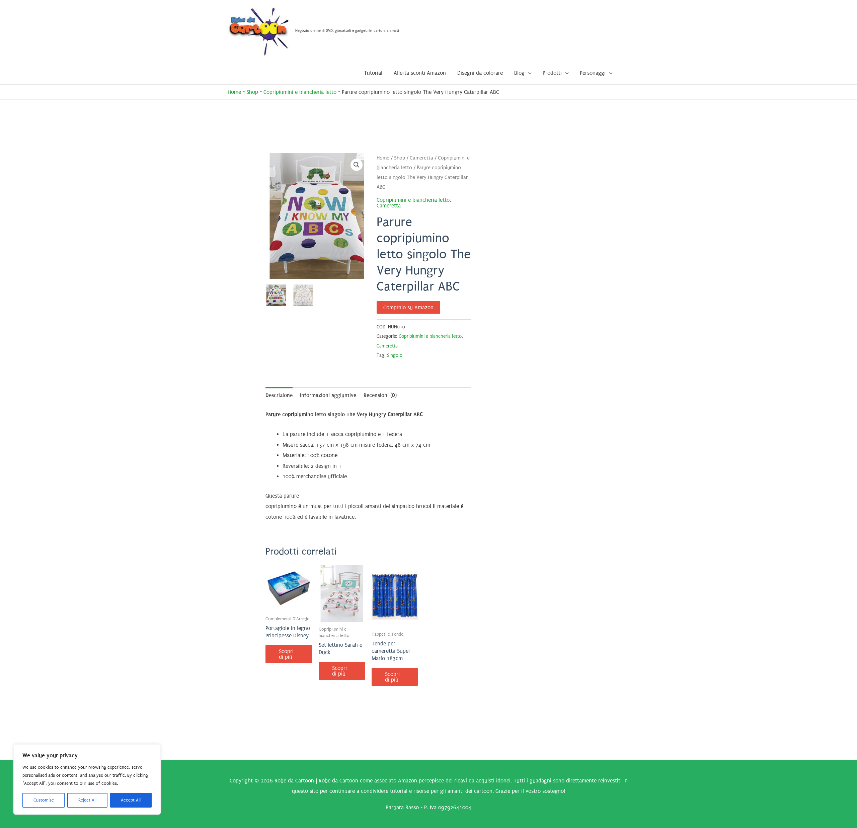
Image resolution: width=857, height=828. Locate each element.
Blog (519, 73)
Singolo (394, 355)
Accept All (131, 800)
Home (234, 92)
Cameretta (421, 158)
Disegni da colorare (480, 73)
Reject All (87, 800)
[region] (87, 779)
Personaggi (593, 73)
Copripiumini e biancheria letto (299, 92)
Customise (43, 800)
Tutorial (373, 73)
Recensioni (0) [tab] (380, 395)
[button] (356, 165)
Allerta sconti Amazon (420, 73)
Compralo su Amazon (408, 307)
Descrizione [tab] (279, 395)
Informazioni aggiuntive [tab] (328, 395)
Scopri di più (286, 654)
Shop (252, 92)
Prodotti (552, 73)
